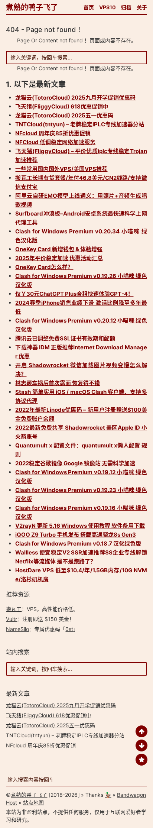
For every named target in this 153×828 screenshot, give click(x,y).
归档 (126, 7)
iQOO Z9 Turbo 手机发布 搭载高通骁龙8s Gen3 (75, 534)
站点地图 (33, 802)
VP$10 (107, 7)
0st (69, 629)
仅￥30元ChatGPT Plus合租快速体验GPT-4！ (74, 293)
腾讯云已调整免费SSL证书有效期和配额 (65, 338)
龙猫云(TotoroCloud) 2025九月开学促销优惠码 (75, 97)
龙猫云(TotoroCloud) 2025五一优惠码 (64, 115)
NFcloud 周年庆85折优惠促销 (53, 133)
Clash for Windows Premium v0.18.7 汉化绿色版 (78, 543)
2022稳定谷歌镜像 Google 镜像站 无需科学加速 (75, 463)
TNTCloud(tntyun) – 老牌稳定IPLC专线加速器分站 (79, 124)
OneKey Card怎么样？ (44, 267)
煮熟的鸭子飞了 (32, 7)
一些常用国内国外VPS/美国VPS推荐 (61, 168)
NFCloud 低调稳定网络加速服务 (55, 142)
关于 (142, 7)
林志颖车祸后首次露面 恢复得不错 (57, 382)
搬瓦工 (14, 609)
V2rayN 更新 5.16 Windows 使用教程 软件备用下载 (80, 525)
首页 (89, 7)
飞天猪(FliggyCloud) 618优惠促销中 (61, 106)
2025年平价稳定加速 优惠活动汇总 (59, 258)
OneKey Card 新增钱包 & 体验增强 (58, 249)
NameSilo (17, 629)
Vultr (11, 619)
